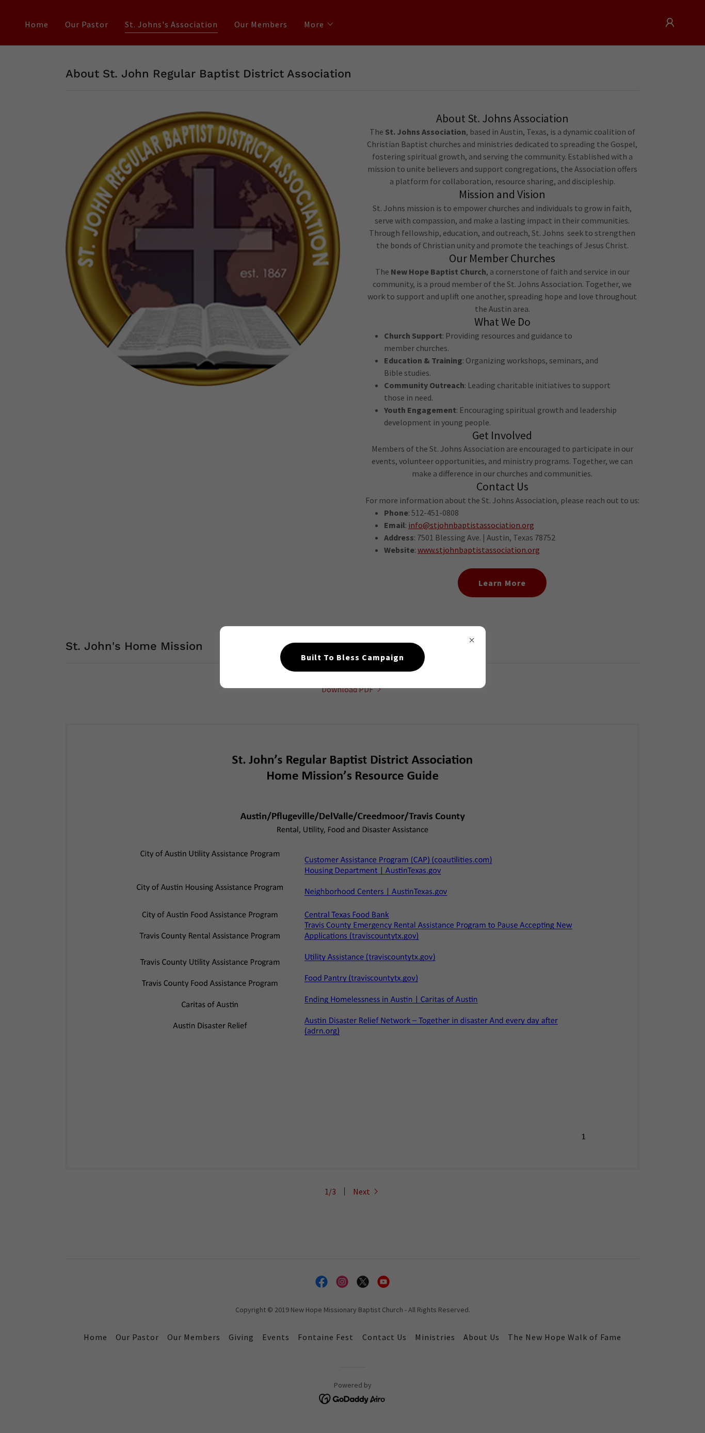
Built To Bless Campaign (352, 657)
